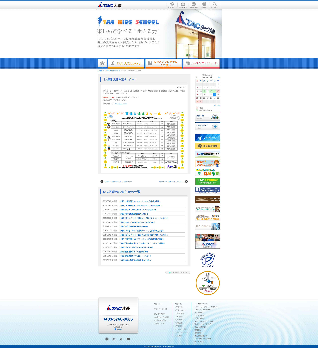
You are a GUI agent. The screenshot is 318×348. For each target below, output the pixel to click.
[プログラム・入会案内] (163, 64)
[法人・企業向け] (207, 231)
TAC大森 (179, 323)
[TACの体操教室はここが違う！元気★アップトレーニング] (207, 167)
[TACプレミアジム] (207, 203)
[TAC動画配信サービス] (207, 158)
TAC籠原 (179, 326)
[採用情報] (207, 249)
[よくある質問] (207, 149)
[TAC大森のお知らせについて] (126, 64)
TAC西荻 (179, 316)
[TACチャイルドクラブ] (207, 213)
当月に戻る (217, 105)
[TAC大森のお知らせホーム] (102, 64)
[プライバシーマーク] (207, 268)
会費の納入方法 (160, 320)
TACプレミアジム (182, 332)
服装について (159, 323)
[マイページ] (207, 142)
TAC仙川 (179, 320)
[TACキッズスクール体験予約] (207, 176)
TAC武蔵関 (180, 313)
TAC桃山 (179, 335)
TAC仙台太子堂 (181, 329)
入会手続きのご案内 (162, 317)
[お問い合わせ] (207, 131)
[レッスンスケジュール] (201, 64)
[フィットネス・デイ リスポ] (207, 221)
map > (119, 329)
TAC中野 (179, 307)
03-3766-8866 (121, 104)
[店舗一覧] (207, 121)
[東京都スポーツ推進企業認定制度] (208, 296)
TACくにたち (180, 310)
